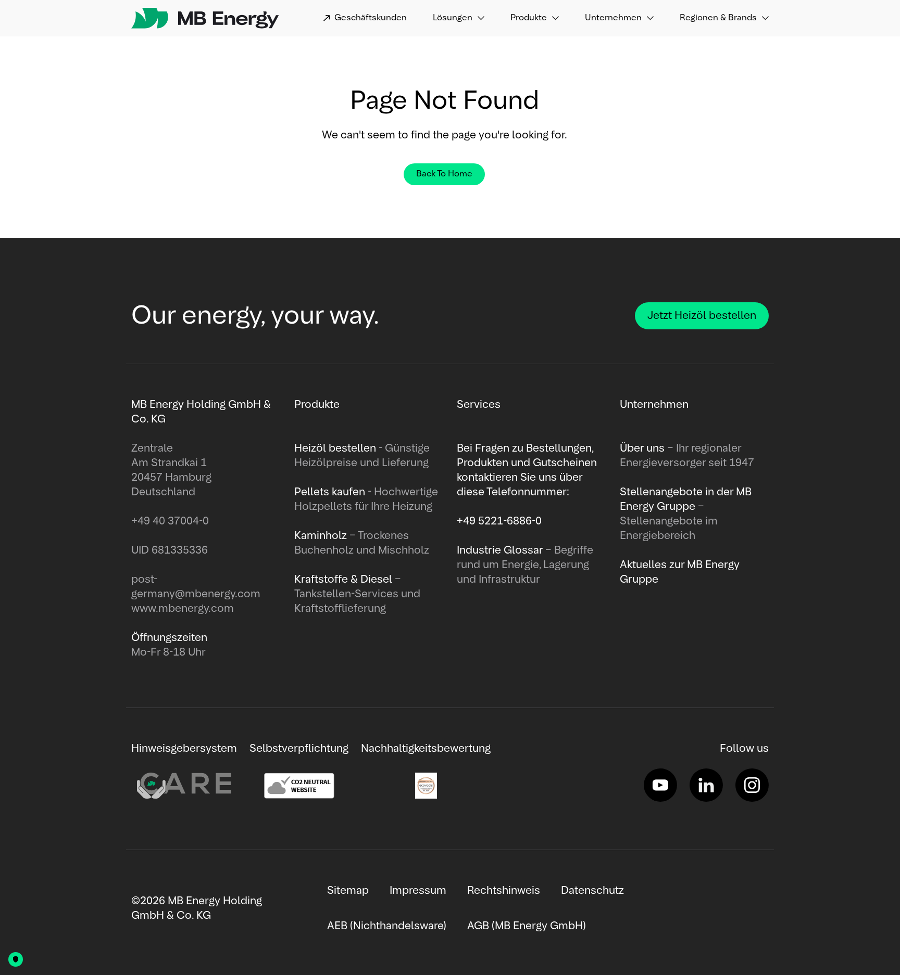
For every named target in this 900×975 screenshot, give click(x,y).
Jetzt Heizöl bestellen (701, 316)
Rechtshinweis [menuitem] (503, 891)
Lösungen (452, 18)
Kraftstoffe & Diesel (343, 579)
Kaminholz (321, 536)
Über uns (643, 448)
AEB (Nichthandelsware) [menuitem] (386, 926)
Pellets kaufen (329, 492)
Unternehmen (613, 18)
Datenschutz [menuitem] (592, 891)
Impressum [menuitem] (418, 891)
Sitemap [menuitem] (348, 891)
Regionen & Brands (718, 18)
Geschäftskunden (370, 18)
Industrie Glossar (501, 550)
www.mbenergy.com (182, 609)
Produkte (528, 18)
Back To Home (444, 174)
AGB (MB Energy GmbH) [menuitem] (526, 926)
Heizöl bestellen (336, 448)
